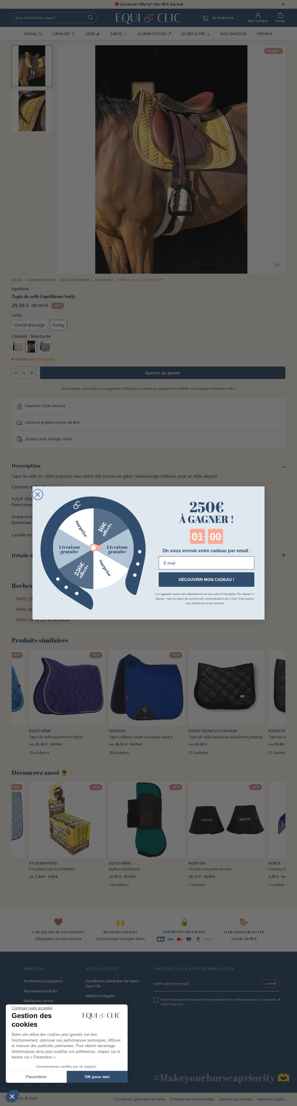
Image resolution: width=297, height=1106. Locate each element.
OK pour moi (97, 1076)
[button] (12, 1096)
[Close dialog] (37, 494)
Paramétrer (36, 1076)
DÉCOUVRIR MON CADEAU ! (206, 579)
